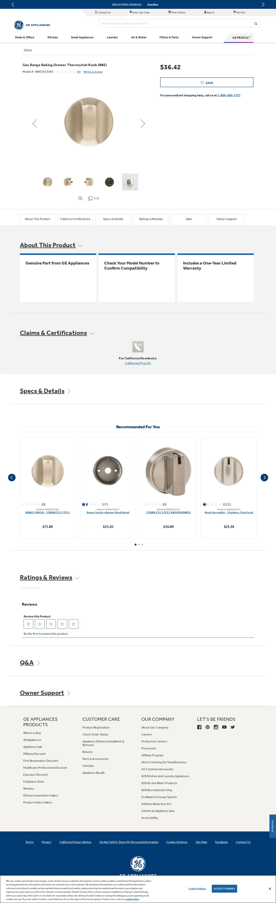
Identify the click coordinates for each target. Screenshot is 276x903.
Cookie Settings (197, 888)
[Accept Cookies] (270, 889)
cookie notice (132, 899)
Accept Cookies (224, 888)
